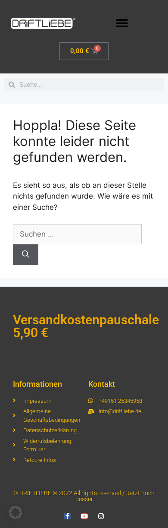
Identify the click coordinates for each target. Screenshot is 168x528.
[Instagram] (101, 516)
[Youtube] (84, 516)
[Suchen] (25, 254)
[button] (121, 23)
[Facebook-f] (67, 516)
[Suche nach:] (77, 234)
